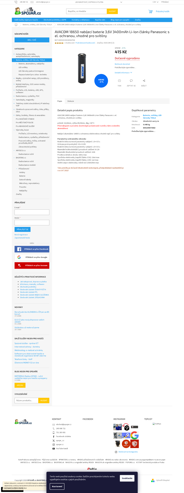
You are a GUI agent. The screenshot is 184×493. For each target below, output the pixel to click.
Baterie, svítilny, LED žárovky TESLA (30, 60)
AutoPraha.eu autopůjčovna (29, 459)
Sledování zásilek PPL (29, 292)
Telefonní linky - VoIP (23, 359)
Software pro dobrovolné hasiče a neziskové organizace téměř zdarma (30, 355)
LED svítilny (23, 67)
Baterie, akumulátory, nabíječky (31, 63)
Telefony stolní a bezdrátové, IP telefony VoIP (32, 104)
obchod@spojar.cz (63, 424)
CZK (154, 2)
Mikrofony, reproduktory (29, 183)
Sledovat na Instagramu (128, 451)
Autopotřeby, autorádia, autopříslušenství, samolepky (28, 55)
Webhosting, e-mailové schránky (29, 350)
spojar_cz (60, 440)
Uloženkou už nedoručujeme (27, 327)
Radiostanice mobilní (27, 165)
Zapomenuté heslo (22, 238)
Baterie (22, 176)
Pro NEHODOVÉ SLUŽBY (25, 126)
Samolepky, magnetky (25, 99)
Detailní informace (122, 72)
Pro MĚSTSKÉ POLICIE (24, 122)
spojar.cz (59, 444)
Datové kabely (25, 179)
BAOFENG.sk (59, 462)
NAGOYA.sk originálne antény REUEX (109, 462)
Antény (22, 172)
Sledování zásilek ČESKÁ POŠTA (33, 289)
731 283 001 (61, 432)
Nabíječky (23, 190)
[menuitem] (26, 20)
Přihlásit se (22, 229)
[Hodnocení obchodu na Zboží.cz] (92, 468)
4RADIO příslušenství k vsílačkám (90, 459)
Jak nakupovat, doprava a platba (89, 2)
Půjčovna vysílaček (49, 459)
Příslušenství (24, 168)
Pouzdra (22, 187)
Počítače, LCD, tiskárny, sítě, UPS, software (29, 91)
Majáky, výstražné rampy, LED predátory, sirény (32, 79)
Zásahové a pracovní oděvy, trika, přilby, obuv (32, 110)
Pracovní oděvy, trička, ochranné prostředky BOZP (32, 142)
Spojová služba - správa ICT (26, 343)
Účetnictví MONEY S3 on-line (27, 363)
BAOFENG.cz (21, 157)
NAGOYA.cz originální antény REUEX (80, 462)
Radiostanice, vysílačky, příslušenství (34, 137)
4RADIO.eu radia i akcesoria (116, 459)
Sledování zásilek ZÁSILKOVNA (32, 297)
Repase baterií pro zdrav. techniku (33, 74)
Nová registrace (21, 234)
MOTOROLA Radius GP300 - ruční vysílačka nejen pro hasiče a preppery (31, 377)
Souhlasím (127, 478)
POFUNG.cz (130, 462)
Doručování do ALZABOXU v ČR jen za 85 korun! (32, 313)
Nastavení (57, 486)
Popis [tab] (59, 101)
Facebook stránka (63, 436)
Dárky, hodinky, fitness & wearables (30, 115)
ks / (32, 40)
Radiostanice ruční (26, 154)
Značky (19, 194)
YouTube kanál (62, 448)
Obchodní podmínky (28, 287)
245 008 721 (61, 428)
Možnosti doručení (122, 64)
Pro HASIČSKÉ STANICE (25, 119)
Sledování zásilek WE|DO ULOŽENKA (34, 295)
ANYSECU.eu (36, 462)
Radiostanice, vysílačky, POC (27, 96)
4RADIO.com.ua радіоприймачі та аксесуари (147, 459)
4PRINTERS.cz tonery (67, 459)
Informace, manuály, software (32, 284)
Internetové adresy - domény (27, 347)
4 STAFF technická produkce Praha (150, 462)
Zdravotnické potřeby (28, 146)
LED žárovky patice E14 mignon (31, 71)
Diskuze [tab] (71, 101)
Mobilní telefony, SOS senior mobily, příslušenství (30, 85)
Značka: (105, 43)
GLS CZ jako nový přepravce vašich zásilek (29, 321)
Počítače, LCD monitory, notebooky (33, 133)
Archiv (20, 385)
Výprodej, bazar (22, 130)
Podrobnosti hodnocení (85, 43)
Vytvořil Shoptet (163, 480)
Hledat (112, 11)
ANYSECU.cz (21, 150)
